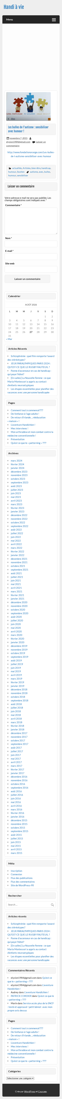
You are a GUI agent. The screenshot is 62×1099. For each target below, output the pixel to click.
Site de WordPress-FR (22, 885)
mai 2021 (16, 584)
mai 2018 (16, 714)
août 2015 (16, 834)
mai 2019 (16, 671)
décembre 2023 (19, 471)
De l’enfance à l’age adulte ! (25, 413)
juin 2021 (16, 580)
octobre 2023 (18, 478)
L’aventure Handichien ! (23, 424)
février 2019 (17, 682)
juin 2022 (16, 536)
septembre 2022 (19, 526)
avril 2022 (16, 544)
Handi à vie (14, 7)
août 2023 (16, 486)
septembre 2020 (19, 613)
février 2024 (17, 464)
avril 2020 (16, 631)
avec (41, 171)
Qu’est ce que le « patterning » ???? (28, 442)
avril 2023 (16, 500)
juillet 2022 (17, 533)
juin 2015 (16, 842)
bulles (47, 171)
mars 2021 (16, 591)
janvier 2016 (17, 816)
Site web (9, 263)
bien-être (36, 168)
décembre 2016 (19, 776)
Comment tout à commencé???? (27, 410)
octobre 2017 (18, 740)
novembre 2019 (19, 649)
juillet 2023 (17, 489)
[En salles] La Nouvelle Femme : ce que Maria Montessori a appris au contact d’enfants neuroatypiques (29, 381)
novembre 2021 (19, 562)
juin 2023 (16, 493)
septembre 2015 (19, 831)
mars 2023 (16, 504)
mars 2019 (16, 678)
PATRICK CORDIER (21, 995)
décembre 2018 (19, 689)
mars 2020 (16, 634)
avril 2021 (16, 587)
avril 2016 (16, 805)
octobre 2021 (18, 565)
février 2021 (17, 595)
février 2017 (17, 769)
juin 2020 (16, 624)
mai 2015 (16, 845)
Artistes (27, 168)
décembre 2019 (19, 645)
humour (12, 171)
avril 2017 (16, 762)
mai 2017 (16, 758)
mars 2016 (16, 809)
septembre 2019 (19, 656)
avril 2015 (16, 849)
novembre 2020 (19, 605)
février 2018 (17, 725)
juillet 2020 (17, 620)
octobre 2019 (18, 653)
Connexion (16, 874)
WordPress (29, 1091)
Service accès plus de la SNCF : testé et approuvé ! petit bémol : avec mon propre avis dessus (30, 1007)
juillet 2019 (17, 664)
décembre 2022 (19, 515)
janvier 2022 (17, 555)
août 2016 (16, 791)
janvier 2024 (17, 467)
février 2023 (17, 507)
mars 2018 (16, 722)
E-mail (9, 251)
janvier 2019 (17, 685)
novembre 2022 (19, 518)
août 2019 (16, 660)
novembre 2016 (19, 780)
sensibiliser (22, 175)
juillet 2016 (17, 794)
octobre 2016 (18, 783)
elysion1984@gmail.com (18, 141)
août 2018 (16, 704)
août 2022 (16, 529)
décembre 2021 (19, 558)
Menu (9, 19)
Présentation (17, 439)
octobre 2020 (18, 609)
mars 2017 (16, 765)
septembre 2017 (19, 743)
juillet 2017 (17, 751)
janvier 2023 (17, 511)
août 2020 (16, 616)
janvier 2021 (17, 598)
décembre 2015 (19, 820)
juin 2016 (16, 798)
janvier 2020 (17, 642)
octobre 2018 (18, 696)
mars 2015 (16, 853)
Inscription (16, 870)
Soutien (20, 171)
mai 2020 (16, 627)
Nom (8, 238)
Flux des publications (22, 878)
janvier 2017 (17, 773)
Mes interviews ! (19, 428)
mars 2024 (16, 460)
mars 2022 (16, 547)
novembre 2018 (19, 693)
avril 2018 (16, 718)
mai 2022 (16, 540)
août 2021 (16, 573)
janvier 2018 (17, 729)
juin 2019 (16, 667)
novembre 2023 (19, 475)
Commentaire (13, 205)
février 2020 (17, 638)
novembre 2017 (19, 736)
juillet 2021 (17, 576)
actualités (17, 168)
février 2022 (17, 551)
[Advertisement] (31, 58)
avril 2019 (16, 674)
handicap (46, 168)
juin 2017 (16, 754)
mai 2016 (16, 802)
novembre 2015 (19, 823)
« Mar (9, 339)
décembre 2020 (19, 602)
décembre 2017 (19, 733)
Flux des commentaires (23, 881)
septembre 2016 (19, 787)
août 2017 (16, 747)
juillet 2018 (17, 707)
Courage (42, 1091)
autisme (34, 171)
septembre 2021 (19, 569)
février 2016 (17, 813)
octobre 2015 (18, 827)
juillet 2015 (17, 838)
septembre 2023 (19, 482)
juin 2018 (16, 711)
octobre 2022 (18, 522)
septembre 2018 (19, 700)
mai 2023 (16, 496)
